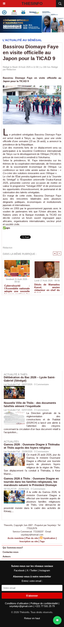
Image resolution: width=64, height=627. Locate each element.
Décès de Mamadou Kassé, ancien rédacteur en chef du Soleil (47, 287)
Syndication (49, 538)
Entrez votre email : (32, 581)
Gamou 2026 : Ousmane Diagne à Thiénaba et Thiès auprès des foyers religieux (32, 446)
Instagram (44, 570)
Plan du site (32, 538)
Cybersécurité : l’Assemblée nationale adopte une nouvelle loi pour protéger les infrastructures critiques (17, 288)
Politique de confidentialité (45, 603)
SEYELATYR (10, 489)
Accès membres (16, 538)
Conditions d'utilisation (17, 603)
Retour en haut (32, 618)
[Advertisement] (30, 335)
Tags (42, 541)
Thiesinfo (32, 3)
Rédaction (11, 69)
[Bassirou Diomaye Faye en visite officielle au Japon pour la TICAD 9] (32, 86)
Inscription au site (29, 541)
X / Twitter (32, 570)
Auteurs (7, 556)
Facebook (19, 570)
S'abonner (32, 595)
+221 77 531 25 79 (45, 606)
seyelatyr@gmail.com (21, 606)
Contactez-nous (10, 552)
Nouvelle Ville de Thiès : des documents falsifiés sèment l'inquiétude (30, 404)
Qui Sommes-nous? (13, 547)
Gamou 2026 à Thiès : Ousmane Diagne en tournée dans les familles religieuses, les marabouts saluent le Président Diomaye (31, 482)
